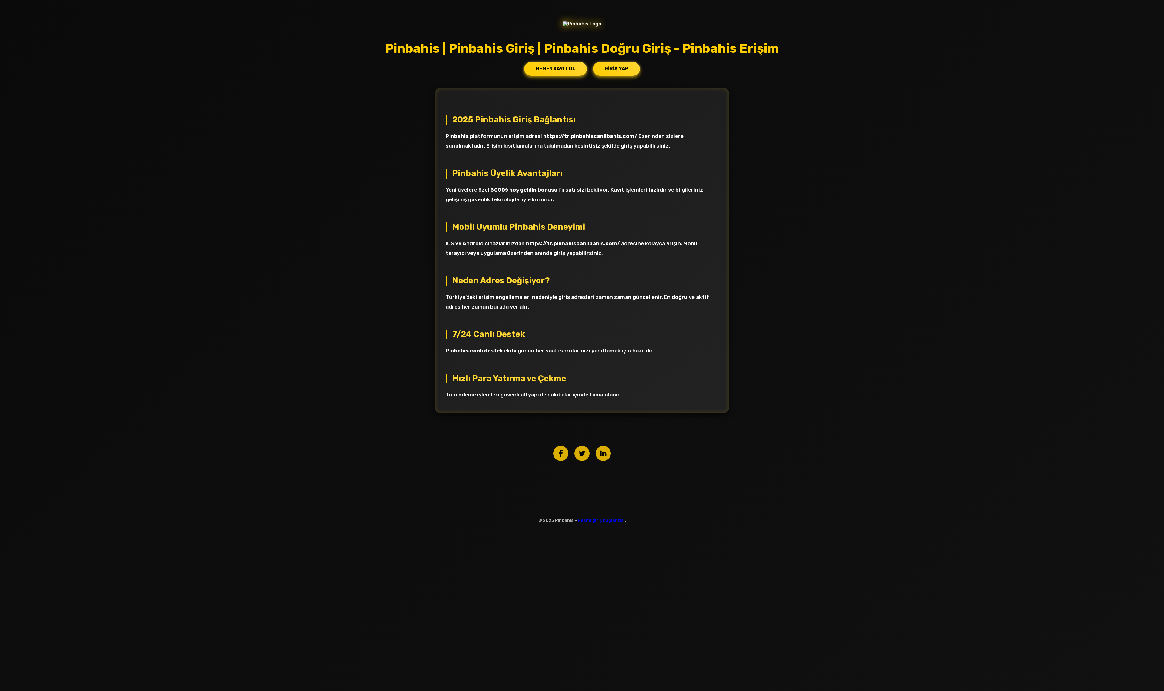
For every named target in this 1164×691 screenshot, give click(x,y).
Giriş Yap (616, 69)
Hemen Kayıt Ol (555, 69)
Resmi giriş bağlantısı (601, 520)
